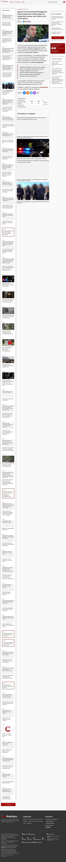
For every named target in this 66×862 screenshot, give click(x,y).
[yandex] (27, 842)
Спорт (24, 823)
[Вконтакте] (29, 839)
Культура (41, 821)
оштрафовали (44, 87)
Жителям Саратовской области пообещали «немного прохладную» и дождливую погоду (57, 23)
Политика (40, 819)
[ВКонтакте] (23, 21)
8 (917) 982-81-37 (60, 48)
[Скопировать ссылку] (31, 21)
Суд (27, 9)
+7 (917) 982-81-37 (49, 821)
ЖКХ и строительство (33, 821)
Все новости (6, 10)
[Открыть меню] (64, 2)
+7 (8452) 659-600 (49, 823)
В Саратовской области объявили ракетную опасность (57, 29)
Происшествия (31, 819)
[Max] (52, 48)
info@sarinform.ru (55, 51)
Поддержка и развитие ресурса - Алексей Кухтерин (53, 839)
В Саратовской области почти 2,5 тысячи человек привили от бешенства (57, 18)
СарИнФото (29, 823)
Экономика (25, 821)
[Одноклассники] (25, 21)
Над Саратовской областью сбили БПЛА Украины (56, 33)
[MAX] (29, 21)
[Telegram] (27, 21)
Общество (25, 819)
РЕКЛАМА (48, 827)
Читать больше (58, 37)
